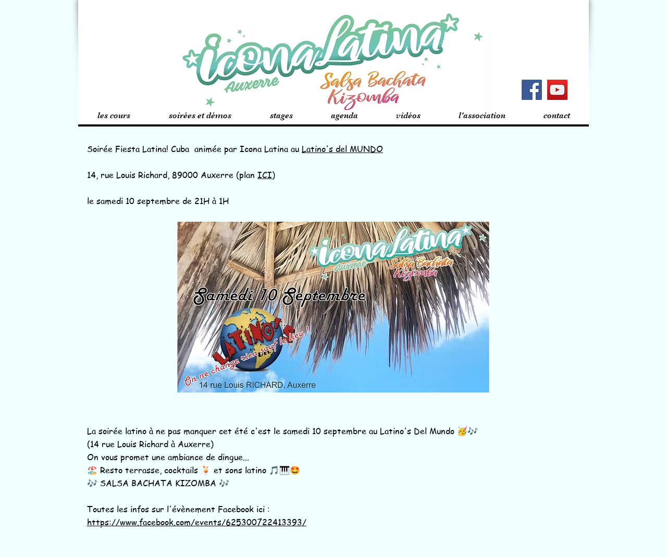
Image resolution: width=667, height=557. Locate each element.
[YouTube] (557, 90)
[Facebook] (532, 90)
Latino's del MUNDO (342, 149)
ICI (264, 175)
